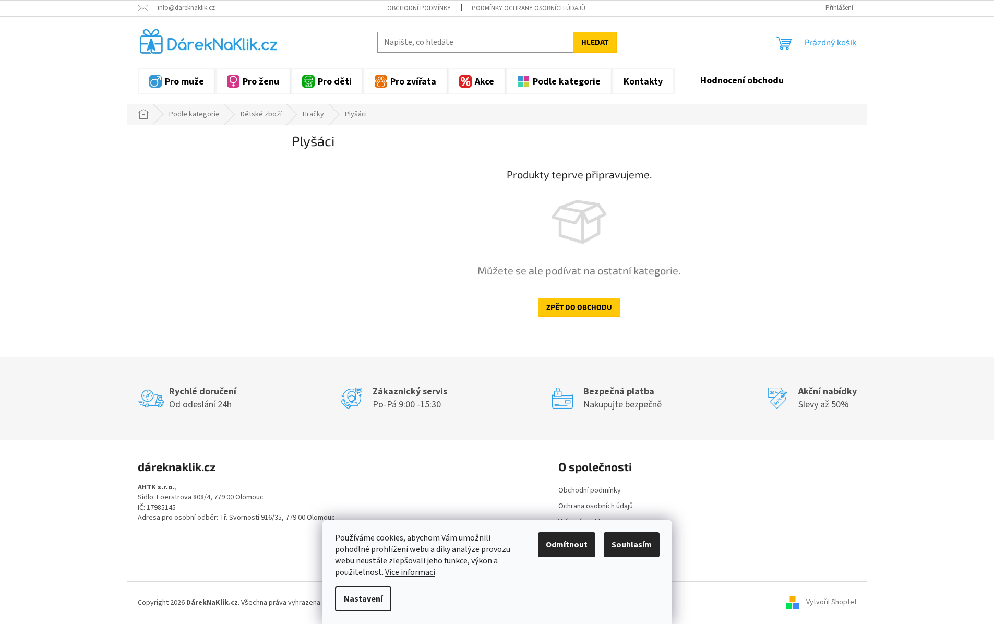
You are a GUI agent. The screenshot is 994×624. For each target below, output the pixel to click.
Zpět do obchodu (579, 307)
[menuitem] (176, 81)
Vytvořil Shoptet (831, 602)
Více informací (410, 572)
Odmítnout (567, 544)
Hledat (594, 42)
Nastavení (363, 599)
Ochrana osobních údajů (595, 506)
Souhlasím (632, 544)
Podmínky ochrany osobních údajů (528, 8)
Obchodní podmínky (419, 8)
